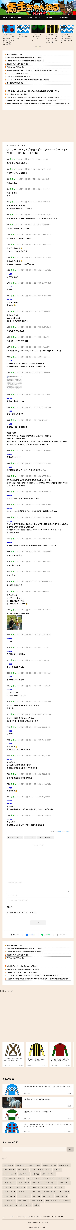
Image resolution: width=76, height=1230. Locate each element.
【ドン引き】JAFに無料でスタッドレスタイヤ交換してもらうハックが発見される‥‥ (33, 975)
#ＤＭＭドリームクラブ (15, 837)
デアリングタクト (64, 1183)
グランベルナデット (49, 1174)
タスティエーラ (37, 1183)
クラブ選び (36, 1174)
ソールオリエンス (24, 1183)
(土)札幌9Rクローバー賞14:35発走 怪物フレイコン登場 (24, 57)
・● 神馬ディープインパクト (61, 831)
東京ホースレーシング (10, 1205)
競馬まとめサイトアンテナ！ (12, 18)
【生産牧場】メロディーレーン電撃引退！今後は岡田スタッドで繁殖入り (52, 38)
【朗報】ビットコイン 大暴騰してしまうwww (22, 972)
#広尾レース (49, 837)
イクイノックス (23, 1169)
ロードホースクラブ (37, 1200)
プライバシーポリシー (34, 1222)
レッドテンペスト (9, 1200)
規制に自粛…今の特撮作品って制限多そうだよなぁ (23, 969)
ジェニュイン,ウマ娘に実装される (17, 73)
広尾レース (67, 1200)
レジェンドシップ (62, 1196)
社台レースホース (26, 1205)
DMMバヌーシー (65, 1165)
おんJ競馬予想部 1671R (14, 54)
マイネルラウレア (49, 1192)
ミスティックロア (63, 1192)
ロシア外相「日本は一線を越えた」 (18, 94)
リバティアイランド (24, 1196)
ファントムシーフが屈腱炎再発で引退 (18, 76)
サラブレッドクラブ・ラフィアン (14, 1178)
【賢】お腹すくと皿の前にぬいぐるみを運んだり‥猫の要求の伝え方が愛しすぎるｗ (33, 91)
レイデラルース (48, 1196)
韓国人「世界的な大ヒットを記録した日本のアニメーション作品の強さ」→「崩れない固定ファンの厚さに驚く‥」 (39, 104)
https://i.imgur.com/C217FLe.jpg (20, 264)
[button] (4, 34)
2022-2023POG (22, 1165)
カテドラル (58, 1169)
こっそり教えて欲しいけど (15, 83)
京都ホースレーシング (53, 1200)
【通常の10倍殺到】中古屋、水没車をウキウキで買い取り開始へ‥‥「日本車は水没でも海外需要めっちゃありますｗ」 (39, 979)
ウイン (49, 1169)
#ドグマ (40, 837)
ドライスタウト (9, 1187)
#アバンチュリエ (30, 837)
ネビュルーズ (21, 1187)
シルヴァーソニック (63, 1178)
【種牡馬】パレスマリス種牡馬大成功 (8, 36)
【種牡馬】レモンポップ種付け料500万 (67, 36)
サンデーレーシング (34, 1178)
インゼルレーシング (37, 1169)
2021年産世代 (8, 1165)
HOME (4, 1216)
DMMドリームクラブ (50, 1165)
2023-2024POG (35, 1165)
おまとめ (48, 18)
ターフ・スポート (50, 1183)
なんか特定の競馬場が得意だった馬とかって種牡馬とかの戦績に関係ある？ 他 (32, 70)
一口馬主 (22, 145)
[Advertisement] (38, 125)
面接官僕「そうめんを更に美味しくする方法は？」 (23, 966)
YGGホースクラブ (9, 1169)
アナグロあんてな (34, 18)
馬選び (37, 1205)
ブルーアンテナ (62, 18)
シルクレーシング (48, 1178)
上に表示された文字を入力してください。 (22, 912)
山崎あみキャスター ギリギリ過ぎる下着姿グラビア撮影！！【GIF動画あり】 (31, 100)
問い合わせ (45, 1222)
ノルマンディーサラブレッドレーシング (40, 1187)
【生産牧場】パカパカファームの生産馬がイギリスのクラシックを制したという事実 (37, 38)
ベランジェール (23, 1192)
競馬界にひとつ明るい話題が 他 (17, 64)
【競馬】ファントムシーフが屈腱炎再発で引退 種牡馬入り (25, 61)
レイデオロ (37, 1196)
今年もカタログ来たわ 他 (15, 67)
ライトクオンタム (9, 1196)
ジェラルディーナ (9, 1183)
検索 (70, 1149)
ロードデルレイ (23, 1200)
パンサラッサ (60, 1187)
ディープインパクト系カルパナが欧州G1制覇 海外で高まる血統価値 (28, 80)
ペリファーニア (35, 1192)
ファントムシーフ (9, 1192)
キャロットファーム (10, 1174)
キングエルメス (24, 1174)
